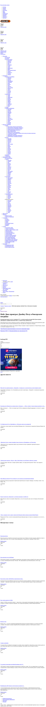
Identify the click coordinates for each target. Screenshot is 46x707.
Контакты (5, 700)
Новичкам (5, 243)
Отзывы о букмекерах (9, 108)
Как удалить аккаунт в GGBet (6, 600)
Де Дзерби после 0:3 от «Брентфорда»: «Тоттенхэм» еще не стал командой (15, 424)
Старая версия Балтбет (9, 233)
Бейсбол (4, 15)
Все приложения (8, 158)
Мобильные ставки (7, 157)
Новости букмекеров (9, 216)
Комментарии (3, 51)
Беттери (9, 90)
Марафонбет (10, 81)
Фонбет (9, 78)
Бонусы (6, 137)
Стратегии (5, 217)
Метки (1, 53)
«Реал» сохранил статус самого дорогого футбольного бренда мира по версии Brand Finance (19, 514)
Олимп (9, 113)
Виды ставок (5, 291)
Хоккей (4, 8)
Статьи (4, 226)
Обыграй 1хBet (8, 230)
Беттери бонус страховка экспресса (15, 136)
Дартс (9, 67)
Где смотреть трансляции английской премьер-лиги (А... (12, 664)
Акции (6, 125)
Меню (1, 302)
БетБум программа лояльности (14, 129)
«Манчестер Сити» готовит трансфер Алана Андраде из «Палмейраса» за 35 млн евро (18, 442)
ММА (4, 12)
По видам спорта (8, 59)
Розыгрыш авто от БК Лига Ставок (15, 128)
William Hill (10, 97)
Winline (10, 295)
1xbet (9, 212)
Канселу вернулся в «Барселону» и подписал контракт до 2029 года (14, 496)
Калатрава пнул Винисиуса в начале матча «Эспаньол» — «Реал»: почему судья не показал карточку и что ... (22, 406)
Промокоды (7, 155)
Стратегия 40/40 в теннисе (10, 235)
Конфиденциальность (7, 698)
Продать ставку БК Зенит (10, 236)
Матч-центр (5, 213)
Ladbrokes (10, 103)
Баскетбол (5, 10)
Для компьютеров (9, 193)
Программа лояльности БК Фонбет (15, 126)
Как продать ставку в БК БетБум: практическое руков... (11, 578)
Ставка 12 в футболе (9, 228)
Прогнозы (5, 56)
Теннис (4, 9)
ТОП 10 (4, 283)
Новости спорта (8, 215)
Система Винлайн (9, 231)
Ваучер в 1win (3, 621)
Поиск (4, 292)
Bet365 (9, 98)
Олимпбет (10, 82)
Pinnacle (9, 99)
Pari (8, 162)
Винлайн (9, 77)
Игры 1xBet (7, 242)
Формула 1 (5, 16)
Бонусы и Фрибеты (7, 124)
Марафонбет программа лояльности (15, 135)
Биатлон (4, 17)
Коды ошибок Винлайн (10, 237)
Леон (9, 85)
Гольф (9, 65)
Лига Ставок (10, 87)
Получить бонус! (3, 296)
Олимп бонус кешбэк (12, 134)
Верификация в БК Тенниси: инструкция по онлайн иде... (12, 685)
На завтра (7, 58)
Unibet (9, 102)
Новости (4, 214)
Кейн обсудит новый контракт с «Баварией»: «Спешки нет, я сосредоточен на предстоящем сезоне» (20, 387)
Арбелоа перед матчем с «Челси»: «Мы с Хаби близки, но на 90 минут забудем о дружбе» (18, 460)
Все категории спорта (4, 4)
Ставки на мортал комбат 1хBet (11, 229)
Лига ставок (10, 119)
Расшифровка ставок (9, 244)
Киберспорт (5, 13)
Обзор (1, 27)
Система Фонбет (8, 234)
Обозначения (11, 291)
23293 (11, 281)
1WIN (9, 96)
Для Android (7, 176)
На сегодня (7, 57)
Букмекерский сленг (9, 246)
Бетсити (9, 80)
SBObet (9, 101)
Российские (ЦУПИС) (9, 76)
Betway (9, 104)
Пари (9, 83)
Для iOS (7, 159)
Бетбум (9, 84)
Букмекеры (5, 75)
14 (7, 281)
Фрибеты (7, 154)
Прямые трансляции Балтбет (11, 240)
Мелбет (9, 88)
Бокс (4, 11)
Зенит (9, 89)
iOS (3, 289)
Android (6, 289)
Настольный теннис (12, 70)
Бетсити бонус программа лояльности (15, 127)
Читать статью (3, 541)
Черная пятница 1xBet (9, 241)
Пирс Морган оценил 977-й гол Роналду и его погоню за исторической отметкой (17, 478)
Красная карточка (4, 536)
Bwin (9, 106)
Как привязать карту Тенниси (11, 239)
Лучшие (7, 107)
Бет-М (9, 93)
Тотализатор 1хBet (9, 227)
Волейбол (5, 14)
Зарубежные (7, 94)
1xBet (9, 95)
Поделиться (2, 54)
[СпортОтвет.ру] (9, 3)
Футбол (4, 7)
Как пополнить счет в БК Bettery (7, 557)
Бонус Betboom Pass (12, 131)
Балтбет (9, 91)
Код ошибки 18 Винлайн (10, 238)
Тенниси (9, 86)
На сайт (4, 27)
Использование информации (9, 699)
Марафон (9, 112)
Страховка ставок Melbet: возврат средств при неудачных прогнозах (22, 133)
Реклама (4, 701)
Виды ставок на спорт (9, 247)
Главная (2, 305)
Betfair (9, 100)
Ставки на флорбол (4, 643)
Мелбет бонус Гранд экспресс (14, 132)
